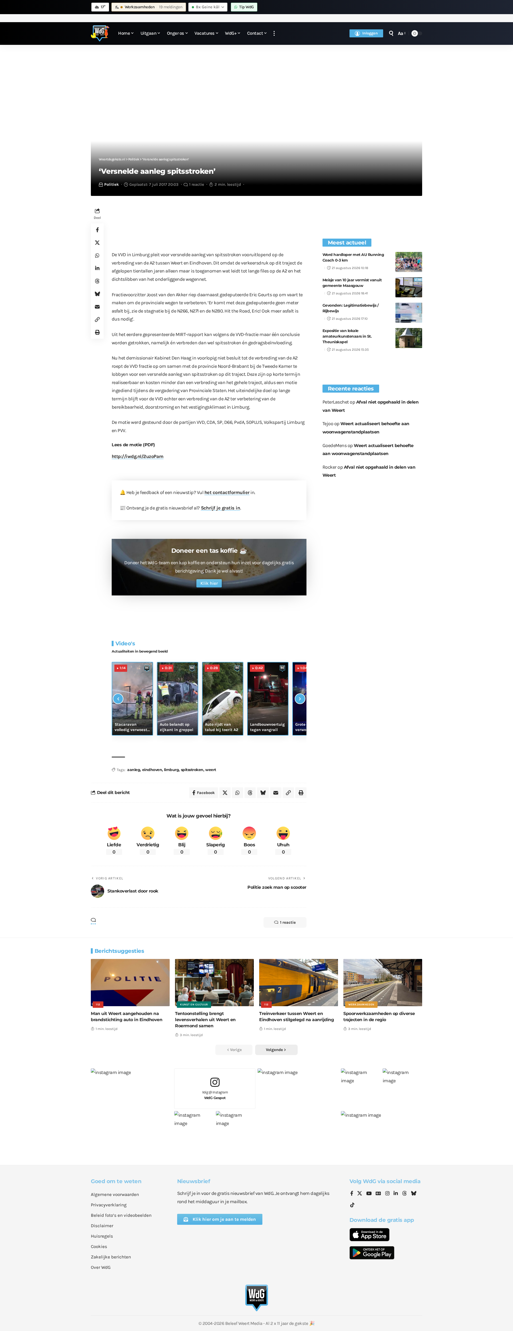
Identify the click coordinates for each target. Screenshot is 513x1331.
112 (98, 1004)
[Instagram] (387, 1193)
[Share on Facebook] (97, 229)
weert (210, 769)
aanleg (133, 769)
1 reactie (196, 184)
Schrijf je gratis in (220, 508)
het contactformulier (227, 492)
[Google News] (378, 1193)
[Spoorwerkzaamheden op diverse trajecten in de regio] (382, 982)
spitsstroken (192, 769)
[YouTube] (369, 1193)
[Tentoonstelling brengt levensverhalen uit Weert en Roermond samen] (214, 982)
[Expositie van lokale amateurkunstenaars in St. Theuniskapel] (408, 338)
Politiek (111, 184)
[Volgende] (300, 698)
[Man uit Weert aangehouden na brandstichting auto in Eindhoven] (130, 982)
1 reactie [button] (288, 922)
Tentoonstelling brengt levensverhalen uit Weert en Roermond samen (205, 1019)
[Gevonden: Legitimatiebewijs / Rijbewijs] (408, 313)
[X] (359, 1193)
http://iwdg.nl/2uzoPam (138, 456)
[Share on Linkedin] (97, 268)
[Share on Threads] (97, 281)
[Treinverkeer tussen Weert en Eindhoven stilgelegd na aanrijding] (298, 982)
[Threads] (404, 1193)
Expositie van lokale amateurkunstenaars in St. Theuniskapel (347, 336)
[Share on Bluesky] (97, 293)
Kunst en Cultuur (194, 1004)
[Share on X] (97, 242)
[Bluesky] (413, 1193)
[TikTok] (352, 1205)
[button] (274, 33)
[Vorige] (118, 698)
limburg (171, 769)
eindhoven (152, 769)
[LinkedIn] (396, 1193)
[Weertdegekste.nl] (100, 33)
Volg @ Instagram (215, 1095)
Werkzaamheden (361, 1004)
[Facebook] (351, 1193)
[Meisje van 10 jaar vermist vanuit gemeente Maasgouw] (408, 287)
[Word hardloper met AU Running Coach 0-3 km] (408, 262)
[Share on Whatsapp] (97, 255)
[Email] (97, 306)
